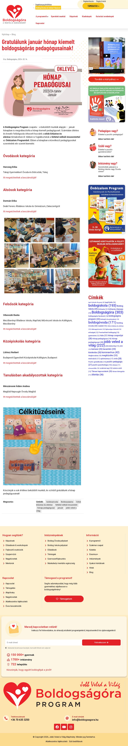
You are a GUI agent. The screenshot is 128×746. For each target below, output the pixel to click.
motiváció (94, 358)
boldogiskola (102, 305)
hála (103, 335)
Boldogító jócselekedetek (109, 319)
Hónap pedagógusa (101, 338)
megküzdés (110, 355)
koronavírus (110, 352)
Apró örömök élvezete (96, 302)
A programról (41, 16)
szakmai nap (106, 368)
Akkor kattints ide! (106, 139)
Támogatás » (93, 5)
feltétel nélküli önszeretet (66, 505)
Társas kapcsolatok (102, 371)
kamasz (96, 349)
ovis (118, 358)
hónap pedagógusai (46, 507)
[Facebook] (57, 727)
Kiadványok (87, 16)
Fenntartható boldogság (109, 332)
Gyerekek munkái (58, 16)
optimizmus (106, 358)
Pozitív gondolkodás (97, 362)
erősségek (93, 332)
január (60, 507)
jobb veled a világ (105, 343)
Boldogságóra (67, 501)
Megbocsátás (94, 355)
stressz (116, 365)
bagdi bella (110, 302)
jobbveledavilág (112, 346)
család (102, 326)
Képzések (74, 16)
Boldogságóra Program (14, 14)
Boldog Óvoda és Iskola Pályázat (48, 7)
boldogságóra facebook (98, 316)
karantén (109, 349)
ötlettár (98, 374)
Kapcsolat (40, 23)
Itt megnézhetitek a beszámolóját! (19, 177)
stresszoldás (93, 368)
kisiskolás (94, 352)
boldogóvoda (52, 501)
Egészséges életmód (113, 329)
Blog (14, 34)
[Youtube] (64, 727)
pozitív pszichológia (102, 365)
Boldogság (103, 309)
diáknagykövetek (98, 329)
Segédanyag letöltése (43, 4)
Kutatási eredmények (105, 16)
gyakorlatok (94, 335)
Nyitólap (5, 34)
